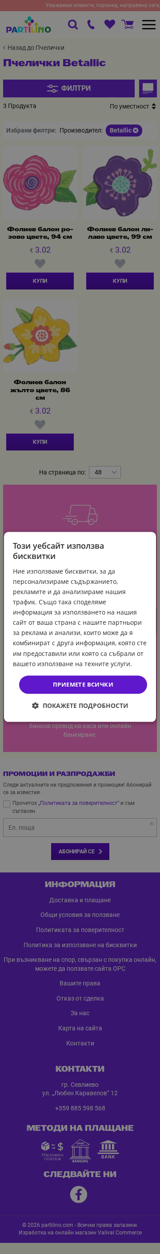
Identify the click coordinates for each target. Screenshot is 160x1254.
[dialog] (80, 627)
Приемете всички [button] (83, 684)
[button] (80, 706)
